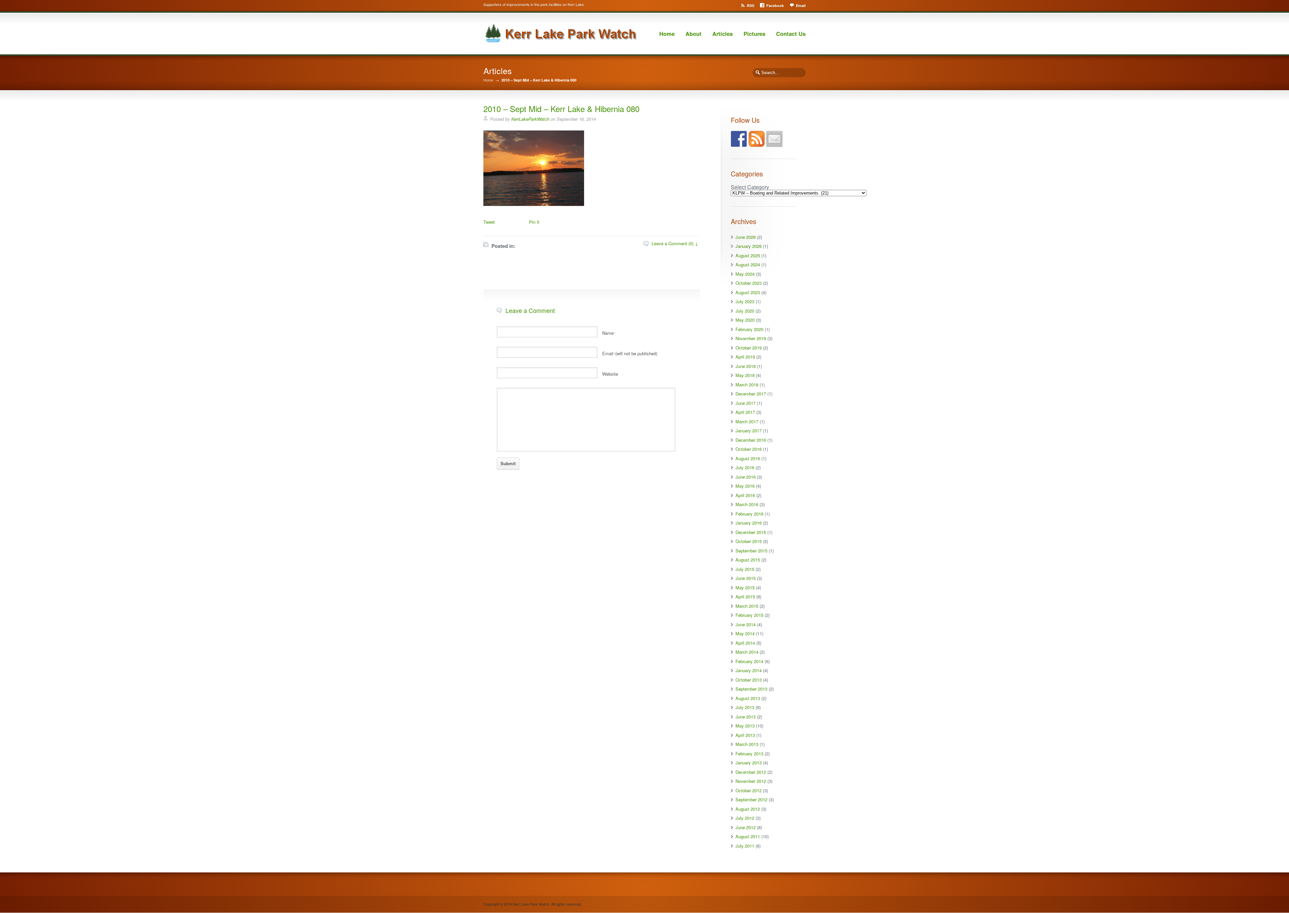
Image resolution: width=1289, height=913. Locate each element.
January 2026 (748, 246)
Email (801, 5)
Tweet (489, 222)
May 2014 (745, 633)
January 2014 (748, 670)
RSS (750, 5)
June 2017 (745, 403)
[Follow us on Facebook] (739, 139)
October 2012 (748, 790)
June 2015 (745, 578)
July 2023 (744, 301)
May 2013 (745, 725)
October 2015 (748, 541)
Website (610, 374)
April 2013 (745, 735)
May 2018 (745, 375)
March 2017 (746, 421)
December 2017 (750, 393)
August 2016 (747, 458)
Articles (722, 34)
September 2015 (751, 550)
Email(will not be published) (629, 353)
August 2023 (747, 292)
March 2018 (746, 384)
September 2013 (751, 689)
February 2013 (749, 753)
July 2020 (744, 311)
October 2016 (748, 449)
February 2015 (749, 615)
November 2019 (750, 338)
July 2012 (744, 818)
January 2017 (748, 430)
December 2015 (750, 532)
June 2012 (745, 827)
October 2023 (748, 283)
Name (609, 333)
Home (667, 34)
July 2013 (744, 707)
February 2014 (749, 661)
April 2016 (745, 495)
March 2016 (746, 504)
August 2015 (747, 559)
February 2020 (749, 329)
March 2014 (746, 652)
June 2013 (745, 716)
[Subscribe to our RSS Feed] (757, 139)
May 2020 (745, 320)
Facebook (775, 5)
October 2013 (748, 680)
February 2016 (749, 514)
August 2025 (747, 255)
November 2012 (750, 781)
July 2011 (744, 846)
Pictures (754, 34)
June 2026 (745, 237)
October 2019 (748, 347)
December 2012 (750, 772)
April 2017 (745, 412)
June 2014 (745, 624)
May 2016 (745, 486)
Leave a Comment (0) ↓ (675, 243)
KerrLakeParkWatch (530, 119)
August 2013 (747, 698)
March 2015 (746, 606)
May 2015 (745, 587)
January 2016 (748, 523)
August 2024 (747, 264)
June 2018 (745, 366)
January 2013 (748, 762)
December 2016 (750, 440)
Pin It (534, 222)
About (693, 34)
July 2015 (744, 569)
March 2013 (746, 744)
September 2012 (751, 799)
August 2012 (747, 809)
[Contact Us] (774, 139)
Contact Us (791, 34)
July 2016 (744, 467)
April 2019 (745, 357)
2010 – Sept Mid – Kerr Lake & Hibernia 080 (561, 108)
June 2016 (745, 477)
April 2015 (745, 596)
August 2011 (747, 836)
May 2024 (745, 274)
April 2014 (745, 643)
